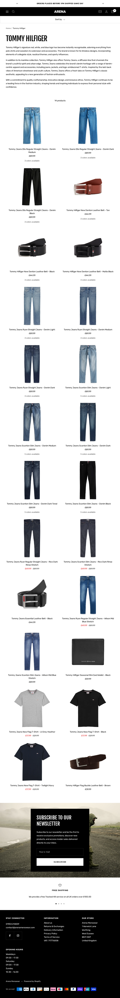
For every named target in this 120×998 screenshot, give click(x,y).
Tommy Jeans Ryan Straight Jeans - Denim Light (32, 329)
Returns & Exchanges (54, 926)
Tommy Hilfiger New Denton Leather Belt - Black (32, 271)
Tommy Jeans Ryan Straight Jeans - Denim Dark (32, 387)
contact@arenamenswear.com (20, 927)
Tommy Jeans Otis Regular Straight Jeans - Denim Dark (88, 149)
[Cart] (112, 11)
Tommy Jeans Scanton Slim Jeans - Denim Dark (88, 445)
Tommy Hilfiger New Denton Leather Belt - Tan (88, 210)
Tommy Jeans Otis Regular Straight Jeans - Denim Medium (32, 150)
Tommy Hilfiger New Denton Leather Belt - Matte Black (88, 271)
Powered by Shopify (32, 981)
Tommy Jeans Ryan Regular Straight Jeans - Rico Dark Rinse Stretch (32, 563)
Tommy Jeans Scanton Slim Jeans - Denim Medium (32, 445)
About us (48, 923)
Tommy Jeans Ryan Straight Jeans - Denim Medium (88, 329)
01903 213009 (12, 924)
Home (8, 28)
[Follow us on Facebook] (10, 936)
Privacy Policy (50, 933)
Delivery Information (53, 930)
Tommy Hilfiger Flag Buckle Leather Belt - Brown (88, 785)
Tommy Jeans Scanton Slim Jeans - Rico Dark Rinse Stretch (88, 563)
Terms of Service (52, 937)
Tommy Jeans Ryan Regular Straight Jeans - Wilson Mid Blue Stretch (88, 620)
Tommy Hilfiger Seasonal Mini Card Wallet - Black (88, 675)
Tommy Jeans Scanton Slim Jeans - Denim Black (88, 504)
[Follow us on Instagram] (18, 936)
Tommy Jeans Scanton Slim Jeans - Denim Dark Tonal (32, 504)
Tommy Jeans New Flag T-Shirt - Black (88, 732)
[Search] (13, 11)
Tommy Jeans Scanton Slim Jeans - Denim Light (88, 387)
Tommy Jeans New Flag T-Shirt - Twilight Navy (32, 785)
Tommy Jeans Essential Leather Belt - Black (32, 618)
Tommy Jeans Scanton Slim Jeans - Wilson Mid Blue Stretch (32, 676)
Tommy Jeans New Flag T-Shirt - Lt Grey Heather (32, 732)
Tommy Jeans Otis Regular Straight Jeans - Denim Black (32, 212)
